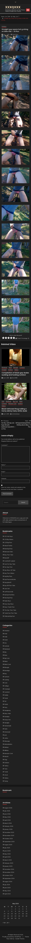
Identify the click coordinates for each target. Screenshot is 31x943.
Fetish (6, 704)
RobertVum (15, 34)
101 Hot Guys (8, 536)
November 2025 (9, 835)
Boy (5, 673)
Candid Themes (19, 938)
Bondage (7, 670)
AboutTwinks (8, 545)
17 (19, 913)
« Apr (4, 922)
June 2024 (7, 887)
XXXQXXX (13, 7)
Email (3, 471)
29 (12, 918)
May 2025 (7, 854)
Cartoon (6, 676)
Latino (6, 738)
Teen (5, 769)
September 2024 (9, 878)
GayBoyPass (8, 576)
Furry (5, 707)
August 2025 (8, 844)
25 (23, 916)
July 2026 (7, 811)
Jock (5, 735)
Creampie (7, 689)
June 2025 (7, 851)
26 (26, 916)
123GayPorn (8, 542)
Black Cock (7, 664)
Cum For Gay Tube (9, 564)
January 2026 (8, 829)
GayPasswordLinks (10, 579)
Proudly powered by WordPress (11, 936)
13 (4, 913)
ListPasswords (8, 591)
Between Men (8, 551)
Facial (6, 698)
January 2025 (8, 866)
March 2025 (8, 860)
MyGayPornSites (9, 595)
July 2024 (7, 884)
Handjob (4, 370)
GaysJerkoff (7, 582)
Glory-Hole (7, 713)
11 (23, 911)
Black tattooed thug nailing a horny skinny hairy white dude (14, 410)
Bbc (5, 652)
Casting (6, 679)
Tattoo (6, 766)
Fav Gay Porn (8, 567)
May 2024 (7, 891)
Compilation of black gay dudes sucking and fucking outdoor (15, 374)
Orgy (5, 759)
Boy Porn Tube (8, 555)
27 (4, 918)
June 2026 (7, 814)
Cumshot (22, 367)
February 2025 (8, 863)
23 (15, 916)
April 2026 (7, 820)
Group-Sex (7, 719)
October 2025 (8, 838)
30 (15, 918)
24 (19, 916)
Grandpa (6, 716)
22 (12, 916)
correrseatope (16, 414)
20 (4, 916)
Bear (5, 655)
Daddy (6, 695)
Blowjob (15, 367)
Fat (5, 701)
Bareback (4, 367)
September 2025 (9, 841)
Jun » (8, 922)
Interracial (7, 732)
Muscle (6, 756)
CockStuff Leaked (9, 561)
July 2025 (7, 848)
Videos (16, 370)
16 (15, 913)
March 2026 (8, 823)
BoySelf (6, 558)
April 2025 (7, 857)
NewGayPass (8, 598)
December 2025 (9, 832)
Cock (5, 683)
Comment (4, 445)
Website (3, 478)
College (6, 686)
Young (6, 781)
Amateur (6, 630)
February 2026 (8, 826)
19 (26, 913)
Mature (6, 747)
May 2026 (7, 817)
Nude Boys (7, 601)
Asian (6, 640)
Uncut (6, 775)
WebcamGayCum (9, 616)
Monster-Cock (12, 403)
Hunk (5, 729)
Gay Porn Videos (9, 573)
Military (6, 750)
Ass (5, 643)
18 (23, 913)
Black (10, 367)
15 (12, 913)
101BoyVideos (8, 539)
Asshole (6, 646)
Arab (5, 637)
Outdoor (4, 26)
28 (8, 918)
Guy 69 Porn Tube (9, 585)
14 (8, 913)
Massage (7, 741)
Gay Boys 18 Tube (9, 570)
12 (26, 911)
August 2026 (8, 808)
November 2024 (9, 872)
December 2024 (9, 869)
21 (8, 916)
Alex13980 (14, 378)
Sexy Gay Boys (8, 604)
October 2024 (8, 875)
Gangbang (7, 710)
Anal (3, 401)
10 (19, 911)
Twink (6, 772)
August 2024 (8, 881)
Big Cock (15, 401)
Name (3, 465)
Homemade (7, 726)
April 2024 (7, 894)
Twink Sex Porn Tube (10, 613)
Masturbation (8, 744)
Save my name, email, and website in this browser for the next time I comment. (13, 488)
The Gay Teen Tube (10, 610)
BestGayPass (8, 548)
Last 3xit (7, 588)
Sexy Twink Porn (9, 607)
